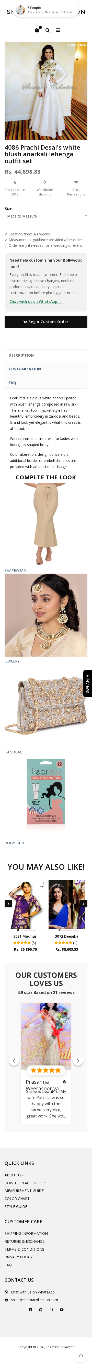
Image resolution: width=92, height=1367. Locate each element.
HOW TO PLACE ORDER (25, 1182)
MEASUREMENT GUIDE (24, 1190)
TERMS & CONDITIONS (24, 1249)
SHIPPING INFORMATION (26, 1233)
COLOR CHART (17, 1198)
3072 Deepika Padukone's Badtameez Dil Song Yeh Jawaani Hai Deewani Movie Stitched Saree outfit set (66, 936)
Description (21, 355)
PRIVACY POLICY (18, 1257)
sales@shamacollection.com (34, 1299)
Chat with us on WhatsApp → (35, 301)
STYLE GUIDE (16, 1206)
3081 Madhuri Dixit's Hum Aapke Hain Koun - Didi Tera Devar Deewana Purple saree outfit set (25, 936)
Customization (25, 368)
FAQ (12, 382)
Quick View (25, 926)
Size (9, 208)
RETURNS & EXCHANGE (24, 1241)
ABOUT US (14, 1175)
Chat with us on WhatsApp (33, 1292)
